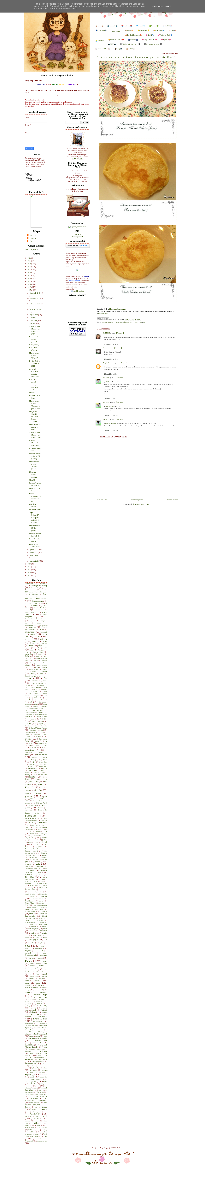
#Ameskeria (29, 583)
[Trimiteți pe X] (104, 318)
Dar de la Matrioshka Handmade (34, 442)
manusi (45, 890)
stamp (45, 1068)
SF (30, 1057)
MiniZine (40, 920)
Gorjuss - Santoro (38, 801)
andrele (33, 634)
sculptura (28, 1051)
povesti (38, 980)
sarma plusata (37, 1043)
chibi (27, 710)
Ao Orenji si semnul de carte (33, 387)
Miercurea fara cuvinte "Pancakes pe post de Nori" (136, 57)
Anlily (34, 641)
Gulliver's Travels (41, 803)
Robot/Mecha (38, 1021)
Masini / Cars (30, 903)
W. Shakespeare (43, 1127)
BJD (30, 667)
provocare (43, 992)
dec (43, 747)
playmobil (44, 972)
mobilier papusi (33, 929)
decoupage (29, 752)
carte (37, 693)
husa (27, 827)
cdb (31, 702)
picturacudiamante (31, 970)
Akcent (40, 623)
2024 (29, 264)
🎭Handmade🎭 (159, 30)
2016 (29, 287)
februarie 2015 (35, 556)
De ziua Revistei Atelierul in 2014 (34, 363)
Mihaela (44, 916)
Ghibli (41, 799)
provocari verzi (40, 997)
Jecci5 (37, 842)
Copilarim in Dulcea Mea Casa (36, 726)
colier (33, 719)
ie (31, 831)
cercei (36, 704)
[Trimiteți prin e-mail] (98, 318)
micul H (45, 911)
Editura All (32, 770)
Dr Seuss (44, 764)
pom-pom (44, 976)
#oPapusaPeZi (34, 588)
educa (43, 770)
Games (39, 793)
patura (45, 961)
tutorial (44, 1109)
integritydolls (30, 838)
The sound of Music (41, 1094)
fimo (31, 781)
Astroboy (38, 648)
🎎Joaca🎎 (172, 30)
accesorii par (39, 610)
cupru (37, 741)
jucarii (44, 842)
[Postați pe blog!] (101, 318)
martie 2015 (34, 553)
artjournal (28, 648)
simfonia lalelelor (31, 1064)
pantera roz (43, 955)
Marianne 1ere (43, 894)
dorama (33, 764)
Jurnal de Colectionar (33, 849)
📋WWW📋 (130, 49)
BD (31, 658)
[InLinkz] (77, 270)
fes (44, 777)
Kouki (38, 861)
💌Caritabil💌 (167, 26)
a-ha (35, 608)
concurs (28, 723)
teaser (38, 1086)
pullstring (42, 999)
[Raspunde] (120, 333)
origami (28, 951)
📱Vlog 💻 (118, 49)
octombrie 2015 (35, 304)
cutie (31, 743)
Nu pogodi (34, 940)
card (35, 689)
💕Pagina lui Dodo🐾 (165, 35)
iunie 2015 (33, 321)
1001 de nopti (43, 592)
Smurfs (34, 1066)
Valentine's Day (36, 1114)
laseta (45, 868)
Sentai (32, 1053)
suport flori (43, 1077)
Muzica (44, 933)
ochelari (32, 943)
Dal (29, 745)
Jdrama (30, 842)
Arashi (31, 646)
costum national (30, 732)
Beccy (36, 660)
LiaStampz (29, 875)
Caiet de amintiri (38, 683)
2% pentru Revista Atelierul (33, 474)
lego (40, 872)
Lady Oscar (28, 866)
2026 (29, 258)
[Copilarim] (36, 227)
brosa (33, 674)
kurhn (38, 864)
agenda (33, 621)
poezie (45, 974)
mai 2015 (33, 323)
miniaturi (28, 920)
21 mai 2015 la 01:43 (111, 398)
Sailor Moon (29, 1032)
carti (36, 698)
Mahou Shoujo (42, 883)
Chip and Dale (38, 710)
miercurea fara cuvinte (130, 322)
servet (40, 1055)
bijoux (28, 665)
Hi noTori (32, 823)
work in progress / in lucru (36, 1133)
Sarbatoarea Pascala (40, 1041)
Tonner (28, 1107)
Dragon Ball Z (43, 766)
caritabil (44, 689)
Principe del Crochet (32, 987)
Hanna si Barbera (31, 818)
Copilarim (88, 1148)
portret (27, 980)
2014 (29, 564)
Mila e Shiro (32, 918)
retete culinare (42, 1017)
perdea (38, 963)
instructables (38, 835)
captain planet (35, 687)
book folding (34, 669)
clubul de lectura (42, 716)
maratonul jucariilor (36, 892)
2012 (29, 570)
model (45, 929)
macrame (28, 883)
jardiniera (44, 840)
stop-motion (34, 1070)
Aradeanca (44, 643)
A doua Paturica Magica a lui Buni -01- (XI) (35, 434)
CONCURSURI (77, 159)
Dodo (45, 759)
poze (140, 322)
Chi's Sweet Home (37, 708)
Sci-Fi (31, 1049)
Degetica (41, 752)
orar (27, 948)
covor (42, 732)
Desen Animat (41, 755)
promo (28, 992)
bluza (37, 667)
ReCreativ (44, 1010)
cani (26, 687)
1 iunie (41, 590)
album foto (33, 627)
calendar (28, 685)
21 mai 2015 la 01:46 (111, 430)
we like (31, 1130)
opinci (43, 946)
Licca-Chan (30, 877)
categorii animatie (42, 700)
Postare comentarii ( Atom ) (142, 504)
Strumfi (32, 1072)
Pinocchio (36, 972)
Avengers (41, 650)
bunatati (105, 322)
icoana (40, 829)
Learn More (157, 6)
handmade (31, 815)
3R (46, 604)
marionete (33, 896)
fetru (27, 779)
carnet (45, 691)
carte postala (37, 696)
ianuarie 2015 (34, 561)
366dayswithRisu (32, 603)
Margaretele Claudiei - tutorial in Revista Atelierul (33, 417)
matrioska (41, 903)
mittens (31, 924)
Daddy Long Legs (42, 743)
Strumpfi (41, 1072)
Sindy (43, 1064)
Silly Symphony (38, 1061)
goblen (27, 801)
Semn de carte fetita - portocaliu (33, 339)
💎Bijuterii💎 (140, 26)
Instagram (44, 834)
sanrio (31, 1036)
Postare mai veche (173, 500)
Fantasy (28, 775)
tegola (36, 1088)
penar (31, 963)
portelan (32, 978)
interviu (44, 838)
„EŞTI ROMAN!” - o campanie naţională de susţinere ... (34, 518)
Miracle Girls (43, 922)
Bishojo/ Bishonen (42, 665)
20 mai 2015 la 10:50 (111, 344)
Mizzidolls (44, 926)
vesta (37, 1121)
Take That (33, 1084)
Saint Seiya (41, 1032)
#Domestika (43, 584)
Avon (27, 652)
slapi (26, 1066)
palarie (41, 951)
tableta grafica (31, 1081)
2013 (29, 567)
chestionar (44, 706)
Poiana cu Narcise (35, 510)
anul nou (44, 642)
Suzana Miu (109, 406)
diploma (44, 757)
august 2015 (34, 315)
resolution (28, 1016)
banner (40, 654)
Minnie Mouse (30, 922)
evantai (36, 772)
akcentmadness (29, 625)
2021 (29, 273)
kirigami (44, 855)
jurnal (40, 847)
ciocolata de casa (30, 712)
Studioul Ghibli (103, 314)
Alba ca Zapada (42, 625)
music (33, 933)
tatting (42, 1084)
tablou (45, 1082)
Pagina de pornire (137, 500)
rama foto (33, 1008)
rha (31, 241)
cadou (45, 680)
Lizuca (41, 879)
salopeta (27, 1034)
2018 (29, 281)
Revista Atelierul (40, 1019)
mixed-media (43, 924)
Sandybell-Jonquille (40, 1034)
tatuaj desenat (29, 1086)
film (37, 779)
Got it (168, 6)
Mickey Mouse (30, 911)
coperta (41, 723)
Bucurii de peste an (33, 676)
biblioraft (42, 663)
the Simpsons (29, 1094)
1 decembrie (29, 590)
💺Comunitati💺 (101, 30)
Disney (34, 760)
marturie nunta (38, 899)
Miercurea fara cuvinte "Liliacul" (34, 355)
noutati (45, 938)
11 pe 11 (32, 480)
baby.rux (33, 235)
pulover (28, 1001)
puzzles (40, 1004)
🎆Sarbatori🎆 (133, 40)
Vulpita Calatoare (109, 363)
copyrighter (33, 730)
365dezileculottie (38, 601)
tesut (40, 1090)
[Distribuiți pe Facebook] (107, 318)
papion (31, 958)
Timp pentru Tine (41, 1096)
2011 (29, 573)
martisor (44, 896)
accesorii (28, 610)
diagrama (35, 757)
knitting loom (34, 857)
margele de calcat (30, 894)
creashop (36, 734)
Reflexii (33, 1012)
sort (26, 1068)
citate (41, 712)
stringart (44, 1070)
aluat (41, 629)
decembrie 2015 (35, 293)
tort (36, 1107)
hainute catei (33, 805)
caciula (35, 680)
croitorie (39, 737)
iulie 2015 (33, 318)
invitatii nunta (34, 840)
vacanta (45, 1112)
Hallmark (41, 808)
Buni (45, 678)
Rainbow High (42, 1006)
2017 (29, 284)
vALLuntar (28, 1116)
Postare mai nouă (101, 500)
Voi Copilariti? (77, 237)
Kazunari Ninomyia (32, 851)
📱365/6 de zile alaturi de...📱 (130, 44)
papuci (40, 958)
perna (45, 963)
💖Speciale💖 (166, 40)
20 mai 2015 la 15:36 (111, 359)
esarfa (27, 772)
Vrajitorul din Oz (30, 1127)
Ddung (45, 745)
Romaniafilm (29, 1023)
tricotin (34, 1109)
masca (41, 901)
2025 (29, 261)
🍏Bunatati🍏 (154, 26)
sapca (38, 1036)
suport (32, 1077)
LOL (27, 881)
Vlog (39, 1125)
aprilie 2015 (34, 550)
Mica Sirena (39, 909)
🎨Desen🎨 (129, 30)
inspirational (34, 833)
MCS (27, 905)
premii (28, 985)
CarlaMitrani (34, 691)
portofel (41, 978)
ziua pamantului (42, 1141)
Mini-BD (42, 918)
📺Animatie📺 (112, 26)
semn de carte (42, 1051)
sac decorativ (40, 1030)
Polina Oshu (34, 976)
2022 (29, 270)
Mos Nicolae (43, 931)
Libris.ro (41, 875)
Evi (43, 772)
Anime (28, 639)
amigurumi (30, 632)
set (46, 1055)
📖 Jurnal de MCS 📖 (102, 49)
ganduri (111, 322)
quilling (28, 1006)
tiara (30, 1096)
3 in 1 (45, 594)
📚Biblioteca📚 (126, 26)
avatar (31, 650)
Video (37, 1123)
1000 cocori (29, 592)
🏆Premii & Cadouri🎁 (116, 40)
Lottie (35, 881)
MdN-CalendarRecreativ (40, 905)
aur (46, 648)
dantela (37, 745)
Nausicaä (28, 937)
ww (144, 322)
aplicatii (33, 643)
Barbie (27, 656)
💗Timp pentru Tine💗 (149, 40)
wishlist (33, 1132)
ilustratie (38, 831)
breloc (34, 671)
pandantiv (29, 953)
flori (37, 782)
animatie (37, 636)
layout (32, 870)
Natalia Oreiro (38, 935)
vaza (37, 1116)
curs (46, 741)
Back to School (38, 652)
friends (38, 790)
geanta (45, 797)
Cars (30, 693)
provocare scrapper (40, 995)
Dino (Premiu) (34, 345)
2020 (29, 275)
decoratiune (31, 750)
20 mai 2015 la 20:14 (111, 374)
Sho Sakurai (29, 1059)
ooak (28, 945)
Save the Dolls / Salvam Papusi (36, 1046)
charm (35, 706)
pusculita (39, 1001)
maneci (45, 885)
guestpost (28, 803)
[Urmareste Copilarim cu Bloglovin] (78, 247)
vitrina (28, 1125)
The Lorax (40, 1092)
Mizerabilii (33, 926)
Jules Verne (37, 845)
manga (31, 888)
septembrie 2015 (35, 309)
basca (45, 656)
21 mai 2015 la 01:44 (111, 415)
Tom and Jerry (42, 1100)
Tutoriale (77, 235)
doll (33, 762)
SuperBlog (29, 1074)
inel (46, 831)
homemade (118, 322)
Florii (40, 785)
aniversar (43, 639)
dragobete (31, 766)
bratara (45, 669)
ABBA (42, 608)
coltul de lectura (37, 721)
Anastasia (44, 632)
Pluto (38, 974)
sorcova (42, 1066)
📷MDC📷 (112, 44)
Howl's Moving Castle (38, 825)
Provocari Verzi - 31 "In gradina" (35, 528)
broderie (44, 671)
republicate (35, 1014)
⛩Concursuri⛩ (116, 31)
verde (45, 1116)
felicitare (33, 777)
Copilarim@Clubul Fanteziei (38, 728)
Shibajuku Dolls (40, 1057)
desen (27, 755)
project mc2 (39, 990)
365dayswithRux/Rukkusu (35, 598)
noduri (38, 937)
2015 (29, 290)
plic (30, 974)
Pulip (33, 999)
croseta (28, 739)
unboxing (35, 1112)
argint (40, 646)
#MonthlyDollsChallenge (39, 586)
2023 (29, 267)
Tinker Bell (34, 1098)
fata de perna (42, 774)
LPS (42, 881)
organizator (39, 948)
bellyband (44, 660)
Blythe (45, 667)
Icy (46, 829)
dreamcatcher (33, 768)
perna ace (31, 965)
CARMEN (106, 333)
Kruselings (28, 864)
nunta (45, 940)
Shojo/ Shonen (42, 1060)
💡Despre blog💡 (143, 30)
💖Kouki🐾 (149, 35)
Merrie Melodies (33, 907)
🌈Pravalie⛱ (99, 41)
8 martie (34, 606)
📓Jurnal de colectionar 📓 (153, 44)
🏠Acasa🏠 (99, 26)
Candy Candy (40, 685)
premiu (40, 985)
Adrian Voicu (30, 612)
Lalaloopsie (40, 866)
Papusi (29, 960)
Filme (45, 779)
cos (41, 730)
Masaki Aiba (29, 901)
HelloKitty (44, 820)
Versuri (36, 1118)
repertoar (44, 1012)
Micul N (32, 914)
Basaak (37, 656)
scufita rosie (40, 1049)
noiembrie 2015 (35, 298)
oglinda (41, 943)
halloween (29, 810)
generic (32, 799)
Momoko (32, 931)
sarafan (45, 1036)
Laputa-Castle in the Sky (33, 868)
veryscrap (28, 1121)
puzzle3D (28, 1004)
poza (27, 983)
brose (42, 673)
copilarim (106, 377)
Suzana (105, 348)
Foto (28, 787)
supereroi (44, 1075)
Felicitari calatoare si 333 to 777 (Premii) (35, 456)
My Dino (32, 393)
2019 (29, 278)
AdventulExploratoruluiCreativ (35, 619)
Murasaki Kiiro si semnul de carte (35, 427)
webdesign (44, 1130)
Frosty (27, 793)
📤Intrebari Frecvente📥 (133, 35)
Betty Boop (32, 663)
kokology (36, 859)
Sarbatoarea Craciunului (37, 1038)
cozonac (27, 734)
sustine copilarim (37, 1079)
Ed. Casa (44, 768)
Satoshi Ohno (29, 1045)
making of (34, 885)
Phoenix (41, 966)
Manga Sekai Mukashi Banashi (36, 889)
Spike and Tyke (36, 1068)
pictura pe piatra (33, 968)
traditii (44, 1107)
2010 (29, 576)
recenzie (34, 1010)
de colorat (33, 747)
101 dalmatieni (34, 594)
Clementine (28, 714)
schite (45, 1047)
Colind (44, 719)
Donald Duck (43, 762)
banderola (28, 654)
